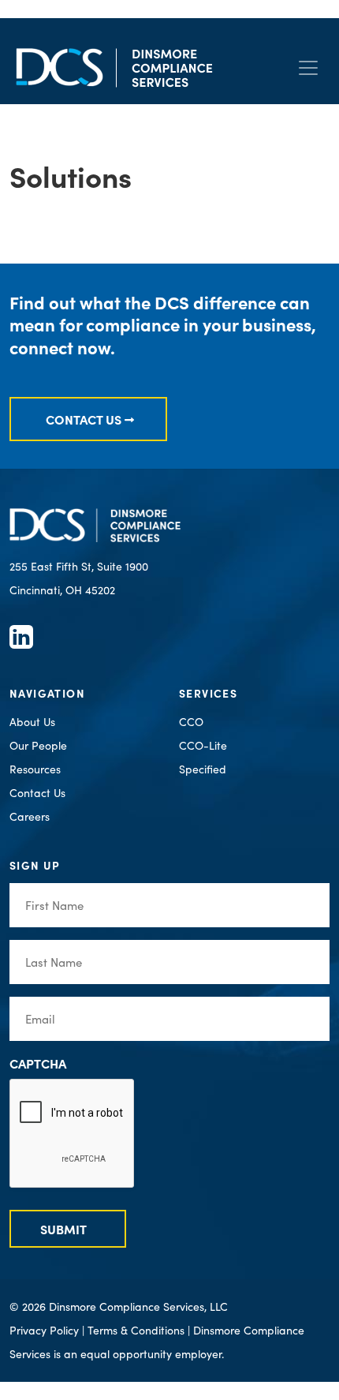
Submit (63, 1228)
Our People (38, 745)
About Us (32, 721)
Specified (202, 769)
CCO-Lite (203, 745)
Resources (35, 769)
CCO (191, 721)
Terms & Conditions (136, 1330)
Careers (29, 816)
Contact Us (83, 419)
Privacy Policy (44, 1330)
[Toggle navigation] (308, 68)
